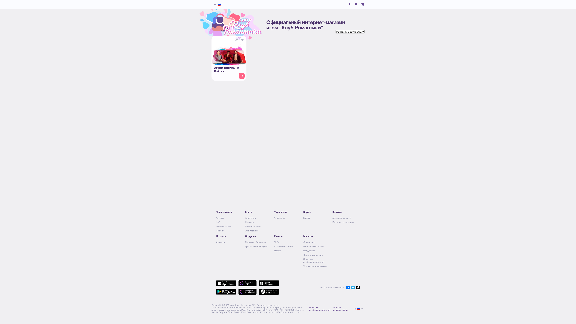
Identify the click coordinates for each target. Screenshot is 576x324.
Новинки (249, 222)
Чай (218, 222)
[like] (242, 40)
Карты (306, 218)
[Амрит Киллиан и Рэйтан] (229, 50)
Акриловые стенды (283, 246)
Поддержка (309, 250)
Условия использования (315, 266)
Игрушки (220, 242)
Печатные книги (253, 226)
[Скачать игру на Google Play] (226, 292)
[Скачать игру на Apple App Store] (226, 283)
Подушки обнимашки (255, 242)
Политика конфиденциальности (314, 260)
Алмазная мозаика (341, 218)
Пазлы (277, 250)
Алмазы (220, 218)
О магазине (309, 242)
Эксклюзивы (251, 230)
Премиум (220, 230)
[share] (236, 40)
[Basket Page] (362, 4)
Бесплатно (250, 218)
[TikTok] (358, 287)
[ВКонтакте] (348, 287)
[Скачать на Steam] (269, 292)
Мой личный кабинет (314, 246)
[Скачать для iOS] (247, 283)
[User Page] (349, 5)
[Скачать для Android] (247, 292)
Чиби (276, 242)
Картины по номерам (343, 222)
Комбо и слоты (223, 226)
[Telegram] (353, 287)
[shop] (242, 76)
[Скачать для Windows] (269, 283)
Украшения (279, 218)
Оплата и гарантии (313, 255)
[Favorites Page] (356, 4)
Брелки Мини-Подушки (256, 246)
